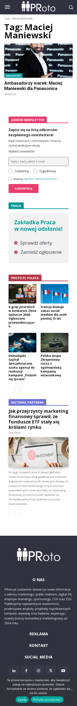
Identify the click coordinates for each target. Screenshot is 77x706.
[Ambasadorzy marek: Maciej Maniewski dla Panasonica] (38, 60)
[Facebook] (26, 671)
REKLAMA (38, 633)
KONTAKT (38, 645)
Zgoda (22, 699)
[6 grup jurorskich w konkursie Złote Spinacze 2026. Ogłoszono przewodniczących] (22, 294)
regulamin (29, 178)
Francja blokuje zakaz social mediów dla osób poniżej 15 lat (54, 313)
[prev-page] (11, 389)
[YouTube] (63, 671)
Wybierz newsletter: (22, 151)
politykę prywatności (46, 178)
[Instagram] (38, 671)
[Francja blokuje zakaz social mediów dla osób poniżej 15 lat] (54, 294)
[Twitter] (51, 671)
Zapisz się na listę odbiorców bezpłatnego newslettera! (33, 132)
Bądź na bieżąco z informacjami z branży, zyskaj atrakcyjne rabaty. (35, 143)
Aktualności (13, 75)
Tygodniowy (47, 171)
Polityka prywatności (47, 699)
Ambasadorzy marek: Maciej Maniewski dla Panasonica (33, 86)
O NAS (38, 579)
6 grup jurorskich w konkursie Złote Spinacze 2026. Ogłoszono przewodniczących (22, 316)
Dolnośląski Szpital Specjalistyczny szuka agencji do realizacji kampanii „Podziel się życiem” (22, 367)
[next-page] (18, 389)
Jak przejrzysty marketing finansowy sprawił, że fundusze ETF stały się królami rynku (38, 419)
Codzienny (22, 171)
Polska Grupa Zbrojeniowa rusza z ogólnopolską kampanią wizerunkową (51, 365)
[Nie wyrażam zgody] (72, 690)
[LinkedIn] (14, 671)
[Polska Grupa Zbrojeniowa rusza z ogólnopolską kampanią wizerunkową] (54, 342)
